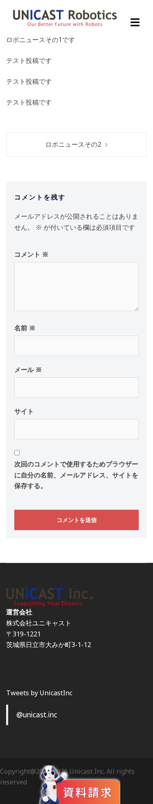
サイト (24, 411)
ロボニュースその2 (73, 144)
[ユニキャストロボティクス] (64, 17)
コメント (31, 254)
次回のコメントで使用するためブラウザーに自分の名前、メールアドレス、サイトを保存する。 (76, 474)
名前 (24, 327)
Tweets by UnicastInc (39, 692)
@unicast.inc (36, 714)
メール (28, 369)
